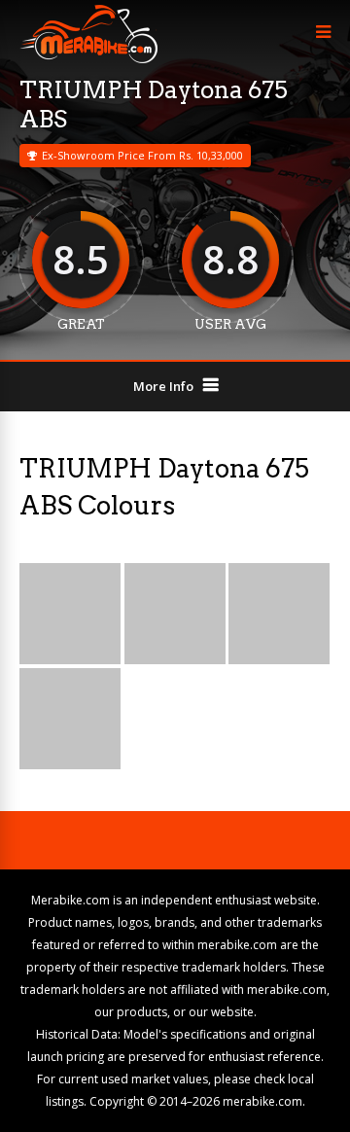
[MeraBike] (88, 59)
